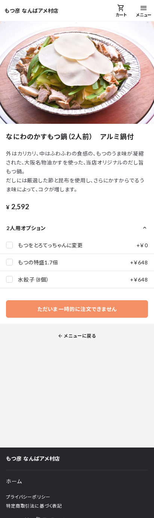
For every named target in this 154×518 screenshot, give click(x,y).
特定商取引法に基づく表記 (34, 506)
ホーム (14, 481)
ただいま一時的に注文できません (77, 309)
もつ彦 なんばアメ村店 (31, 10)
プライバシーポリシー (28, 497)
